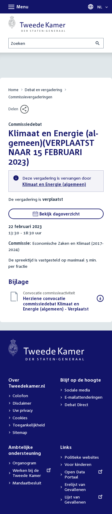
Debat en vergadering (43, 90)
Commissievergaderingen (30, 97)
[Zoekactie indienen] (98, 43)
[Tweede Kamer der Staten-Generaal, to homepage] (36, 24)
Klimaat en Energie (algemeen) (54, 184)
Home (13, 90)
